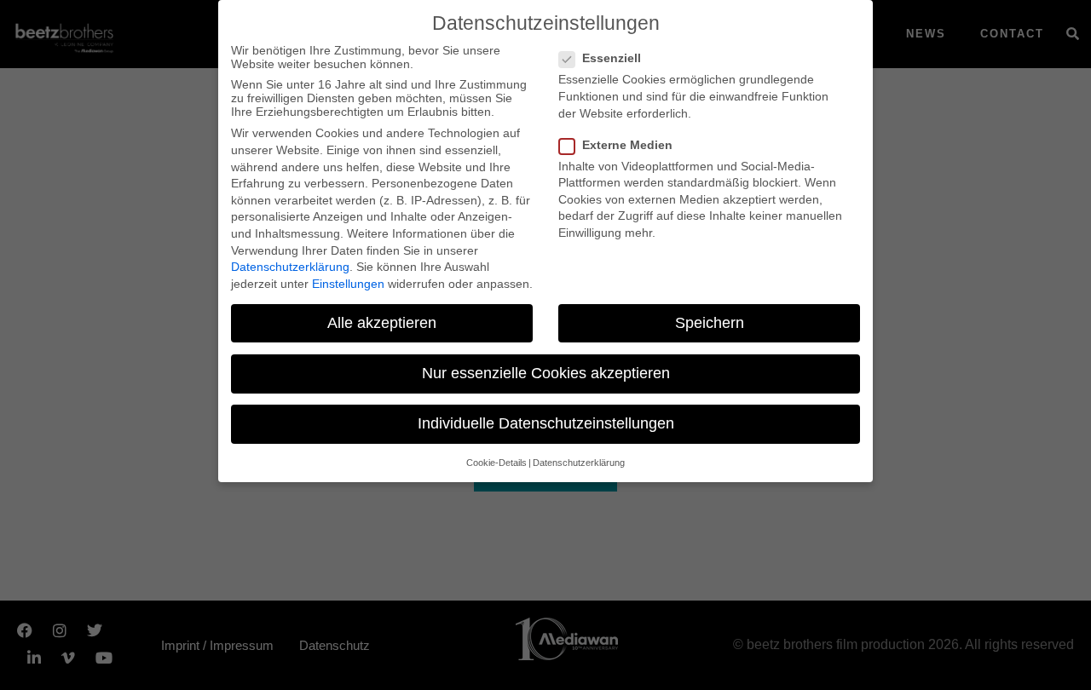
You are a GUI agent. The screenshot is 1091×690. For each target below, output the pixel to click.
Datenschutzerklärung (290, 266)
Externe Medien (627, 145)
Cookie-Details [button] (496, 462)
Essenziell (611, 58)
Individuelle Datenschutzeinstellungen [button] (546, 423)
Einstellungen (348, 283)
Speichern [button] (709, 322)
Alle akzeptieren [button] (381, 322)
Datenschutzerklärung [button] (579, 462)
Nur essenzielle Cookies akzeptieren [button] (546, 373)
